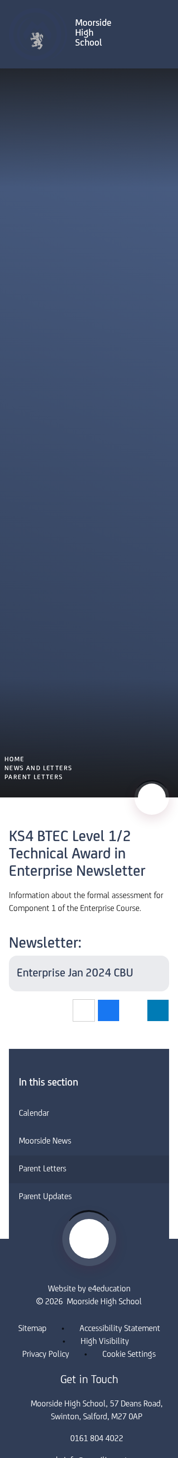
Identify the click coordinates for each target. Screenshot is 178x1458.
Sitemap (32, 1329)
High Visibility (105, 1341)
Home (14, 759)
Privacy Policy (45, 1354)
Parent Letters (33, 777)
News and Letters (38, 768)
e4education (109, 1289)
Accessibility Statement (120, 1329)
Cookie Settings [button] (129, 1354)
